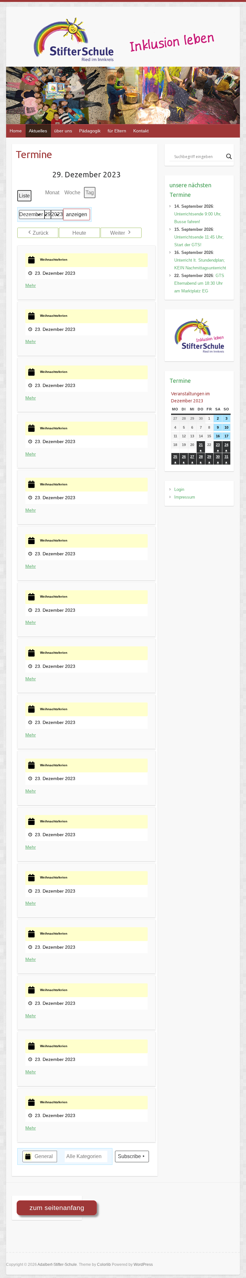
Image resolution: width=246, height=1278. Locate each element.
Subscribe (129, 1156)
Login (179, 489)
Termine (180, 380)
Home (16, 130)
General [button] (44, 1156)
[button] (37, 233)
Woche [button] (72, 192)
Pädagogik (90, 130)
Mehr (30, 285)
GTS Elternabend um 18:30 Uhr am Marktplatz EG (199, 283)
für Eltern (117, 130)
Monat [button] (52, 192)
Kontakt (141, 130)
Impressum (184, 497)
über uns (63, 130)
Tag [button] (90, 192)
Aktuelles (38, 130)
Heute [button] (79, 233)
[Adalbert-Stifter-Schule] (135, 42)
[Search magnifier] (229, 156)
